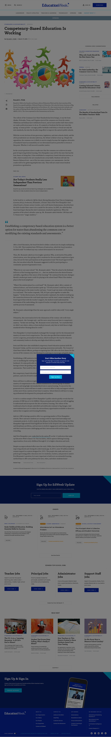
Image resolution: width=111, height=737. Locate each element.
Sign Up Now (55, 377)
